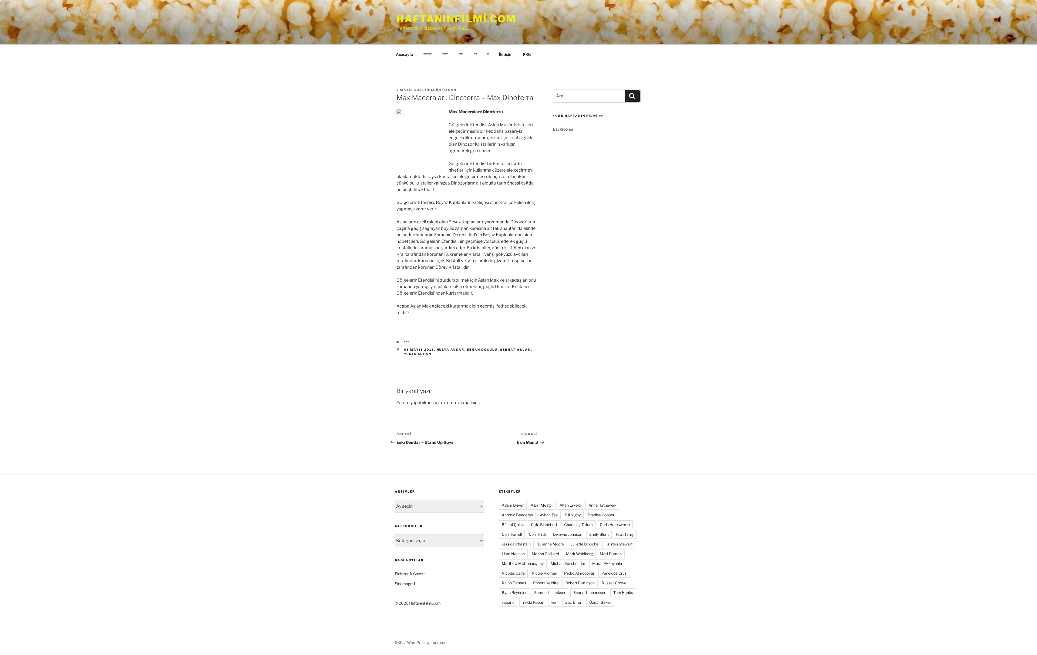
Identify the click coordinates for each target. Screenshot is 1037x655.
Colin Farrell (512, 534)
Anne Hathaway (602, 505)
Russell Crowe (614, 583)
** (475, 54)
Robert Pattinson (580, 583)
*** (461, 54)
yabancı (508, 602)
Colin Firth (537, 534)
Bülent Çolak (513, 524)
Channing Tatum (578, 524)
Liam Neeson (513, 553)
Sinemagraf (405, 583)
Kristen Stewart (618, 544)
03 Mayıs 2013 (419, 350)
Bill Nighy (573, 515)
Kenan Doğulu (482, 350)
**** (445, 54)
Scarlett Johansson (589, 592)
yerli (554, 602)
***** (427, 54)
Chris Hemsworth (615, 524)
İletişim (506, 54)
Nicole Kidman (544, 573)
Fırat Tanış (625, 534)
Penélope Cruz (614, 573)
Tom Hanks (623, 592)
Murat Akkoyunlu (607, 563)
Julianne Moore (551, 544)
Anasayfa (404, 54)
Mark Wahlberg (579, 553)
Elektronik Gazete (410, 573)
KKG (527, 54)
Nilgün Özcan (441, 90)
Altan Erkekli (570, 505)
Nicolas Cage (513, 573)
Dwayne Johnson (567, 534)
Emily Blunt (599, 534)
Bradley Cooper (601, 515)
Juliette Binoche (584, 544)
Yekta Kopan (418, 354)
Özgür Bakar (600, 602)
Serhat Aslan (515, 350)
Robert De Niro (545, 583)
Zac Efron (573, 602)
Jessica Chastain (516, 544)
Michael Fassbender (568, 563)
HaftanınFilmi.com (456, 19)
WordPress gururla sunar (428, 642)
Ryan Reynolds (514, 592)
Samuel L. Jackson (550, 592)
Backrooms (563, 129)
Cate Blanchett (544, 524)
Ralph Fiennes (514, 583)
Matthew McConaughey (523, 563)
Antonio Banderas (517, 515)
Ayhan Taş (549, 515)
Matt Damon (611, 553)
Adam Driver (513, 505)
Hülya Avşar (450, 350)
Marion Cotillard (545, 553)
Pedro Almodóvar (579, 573)
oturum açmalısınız (462, 402)
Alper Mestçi (542, 505)
